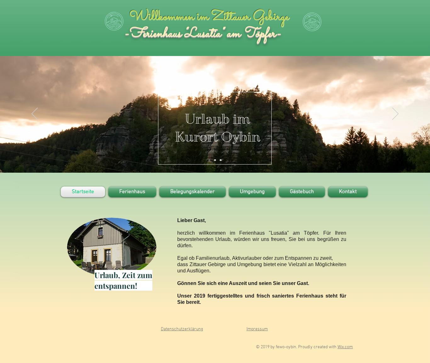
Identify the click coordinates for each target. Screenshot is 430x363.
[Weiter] (395, 114)
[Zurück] (34, 114)
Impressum (257, 329)
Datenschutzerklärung (182, 329)
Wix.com (345, 347)
